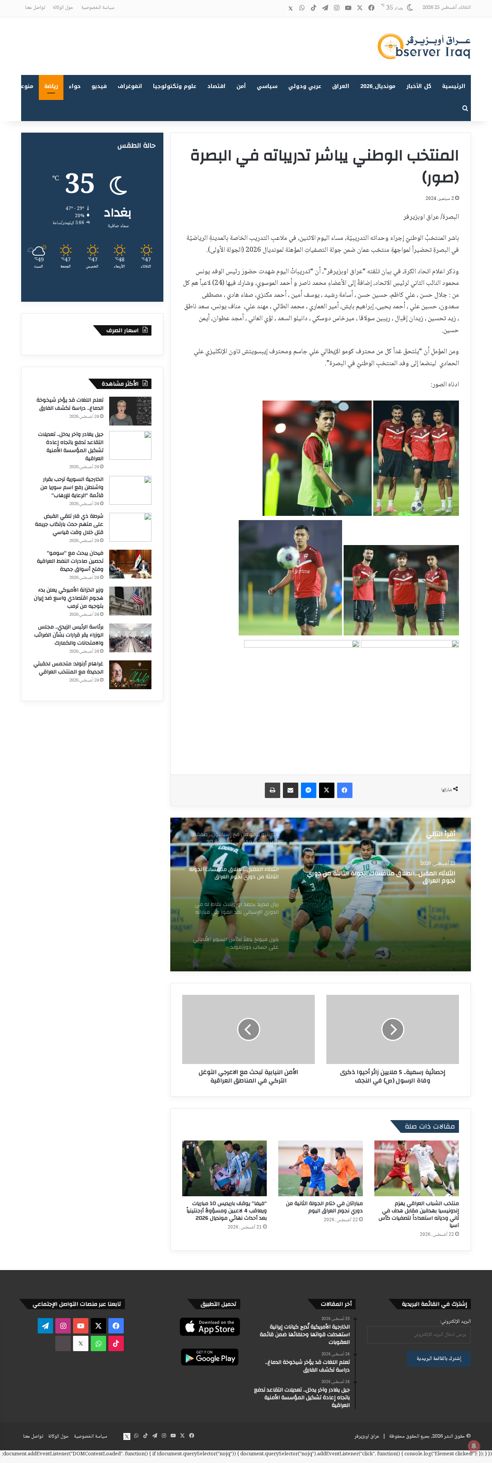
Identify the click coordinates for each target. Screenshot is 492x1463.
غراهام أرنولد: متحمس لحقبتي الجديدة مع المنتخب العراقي (68, 668)
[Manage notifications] (474, 1446)
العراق (340, 86)
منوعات (24, 86)
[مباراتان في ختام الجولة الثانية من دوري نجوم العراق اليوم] (320, 1168)
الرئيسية (453, 86)
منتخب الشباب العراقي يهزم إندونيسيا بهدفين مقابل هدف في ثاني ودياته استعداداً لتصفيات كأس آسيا (419, 1214)
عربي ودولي (304, 86)
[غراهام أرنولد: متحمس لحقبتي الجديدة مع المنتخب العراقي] (130, 674)
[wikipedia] (279, 8)
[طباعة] (272, 790)
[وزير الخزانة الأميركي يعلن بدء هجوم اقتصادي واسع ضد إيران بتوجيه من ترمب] (130, 601)
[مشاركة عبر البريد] (290, 790)
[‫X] (326, 790)
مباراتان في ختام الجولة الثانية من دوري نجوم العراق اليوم (324, 1207)
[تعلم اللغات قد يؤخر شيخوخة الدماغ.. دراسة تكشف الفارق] (130, 411)
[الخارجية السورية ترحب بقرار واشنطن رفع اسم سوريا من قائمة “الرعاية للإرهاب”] (130, 490)
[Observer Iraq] (424, 46)
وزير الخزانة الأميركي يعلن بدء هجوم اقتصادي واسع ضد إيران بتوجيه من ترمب (68, 598)
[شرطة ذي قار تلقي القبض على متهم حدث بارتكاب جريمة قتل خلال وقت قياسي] (130, 527)
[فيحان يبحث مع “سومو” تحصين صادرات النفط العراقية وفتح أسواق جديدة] (130, 564)
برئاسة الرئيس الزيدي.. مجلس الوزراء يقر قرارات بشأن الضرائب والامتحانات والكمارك (68, 635)
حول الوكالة (63, 7)
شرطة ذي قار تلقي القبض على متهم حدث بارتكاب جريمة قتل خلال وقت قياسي (69, 524)
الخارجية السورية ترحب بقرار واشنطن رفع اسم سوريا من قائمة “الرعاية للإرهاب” (71, 487)
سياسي (267, 86)
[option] (320, 894)
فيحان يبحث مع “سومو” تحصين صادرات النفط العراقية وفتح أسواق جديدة (70, 561)
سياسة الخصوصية (98, 7)
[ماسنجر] (308, 790)
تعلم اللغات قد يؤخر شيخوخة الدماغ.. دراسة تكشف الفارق (70, 404)
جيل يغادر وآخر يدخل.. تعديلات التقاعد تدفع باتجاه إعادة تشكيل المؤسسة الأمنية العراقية (70, 446)
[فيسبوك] (344, 790)
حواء (75, 86)
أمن (241, 86)
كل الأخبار (418, 86)
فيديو (99, 86)
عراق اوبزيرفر (366, 1436)
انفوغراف (130, 86)
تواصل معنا (35, 7)
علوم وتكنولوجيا (174, 86)
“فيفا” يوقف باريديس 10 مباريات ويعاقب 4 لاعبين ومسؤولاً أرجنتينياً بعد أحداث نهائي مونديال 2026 (226, 1211)
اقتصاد (216, 86)
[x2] (290, 8)
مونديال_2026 (378, 86)
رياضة (51, 86)
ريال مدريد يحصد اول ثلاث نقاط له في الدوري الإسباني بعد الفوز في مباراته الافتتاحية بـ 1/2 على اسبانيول (379, 877)
